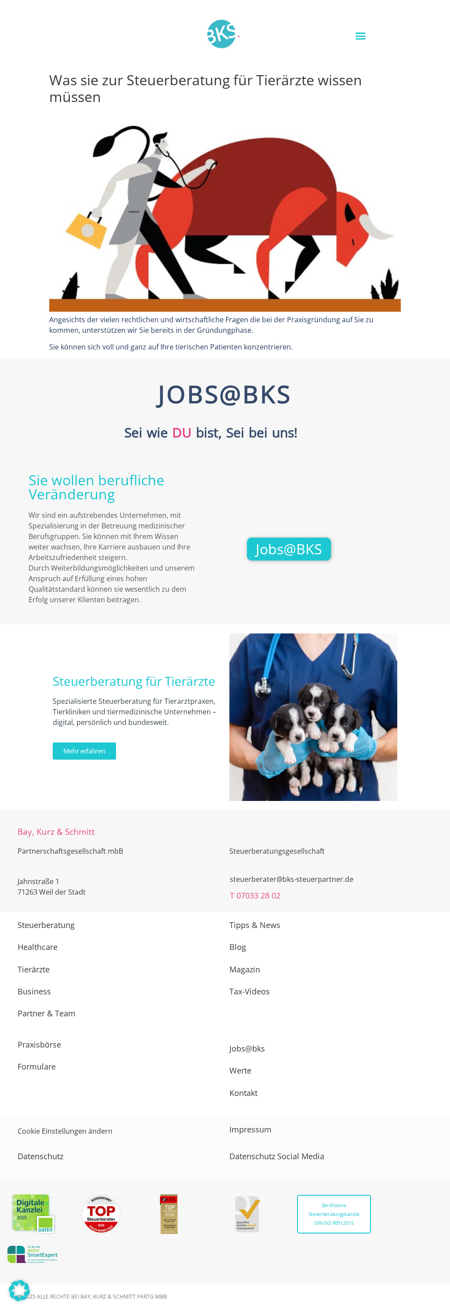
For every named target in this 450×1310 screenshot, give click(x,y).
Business (34, 991)
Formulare (37, 1066)
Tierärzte (34, 969)
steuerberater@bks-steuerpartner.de (291, 879)
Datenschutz (40, 1156)
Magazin (244, 969)
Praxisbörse (39, 1044)
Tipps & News (254, 925)
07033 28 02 (258, 895)
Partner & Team (47, 1013)
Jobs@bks (247, 1048)
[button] (360, 36)
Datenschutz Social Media (276, 1156)
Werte (240, 1070)
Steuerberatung (46, 925)
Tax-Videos (249, 991)
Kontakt (243, 1093)
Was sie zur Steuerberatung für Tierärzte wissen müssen (205, 88)
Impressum (250, 1129)
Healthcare (38, 947)
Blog (237, 947)
